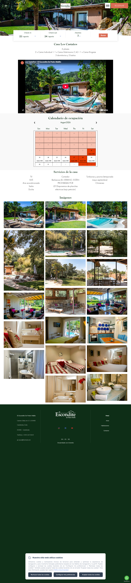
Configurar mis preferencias (65, 575)
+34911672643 (19, 6)
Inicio (107, 421)
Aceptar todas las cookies (91, 575)
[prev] (34, 122)
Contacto (106, 431)
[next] (96, 122)
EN (62, 439)
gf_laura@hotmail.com (24, 440)
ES (65, 439)
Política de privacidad (61, 570)
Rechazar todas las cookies (40, 575)
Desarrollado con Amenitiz (65, 443)
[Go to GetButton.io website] (127, 581)
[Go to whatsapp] (126, 578)
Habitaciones (105, 426)
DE (69, 439)
